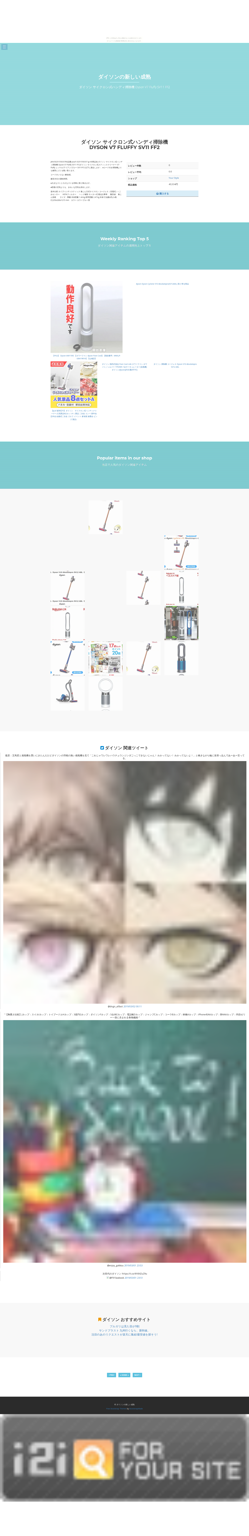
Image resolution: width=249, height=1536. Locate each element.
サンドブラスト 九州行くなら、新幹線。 (124, 1330)
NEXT (137, 1375)
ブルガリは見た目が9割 (124, 1326)
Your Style (174, 177)
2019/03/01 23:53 (133, 1265)
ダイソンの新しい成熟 (124, 76)
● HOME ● (124, 1375)
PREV (111, 1375)
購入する (164, 193)
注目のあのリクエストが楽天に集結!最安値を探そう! (124, 1334)
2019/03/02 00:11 (132, 1006)
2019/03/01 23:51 (134, 1277)
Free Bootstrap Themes (116, 1408)
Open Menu (4, 47)
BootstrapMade (136, 1408)
